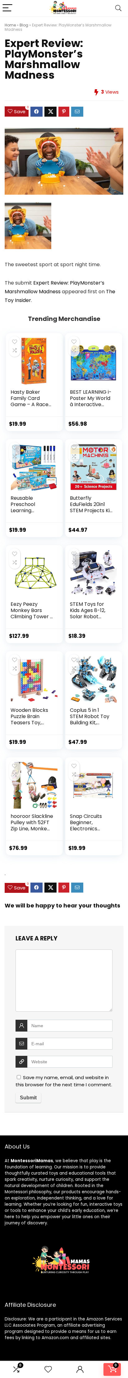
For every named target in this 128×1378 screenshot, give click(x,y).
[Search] (118, 8)
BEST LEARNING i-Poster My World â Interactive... (91, 398)
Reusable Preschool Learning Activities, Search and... (31, 510)
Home (10, 25)
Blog (24, 25)
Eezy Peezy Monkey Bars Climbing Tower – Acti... (32, 613)
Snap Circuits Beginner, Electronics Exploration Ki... (88, 825)
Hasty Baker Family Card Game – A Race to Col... (29, 401)
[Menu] (7, 8)
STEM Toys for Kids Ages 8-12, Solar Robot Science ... (87, 613)
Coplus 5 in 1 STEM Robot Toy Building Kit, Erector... (89, 719)
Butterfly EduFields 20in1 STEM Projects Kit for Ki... (91, 507)
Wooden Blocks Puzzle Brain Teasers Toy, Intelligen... (29, 719)
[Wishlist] (48, 1369)
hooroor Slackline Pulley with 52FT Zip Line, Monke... (32, 822)
